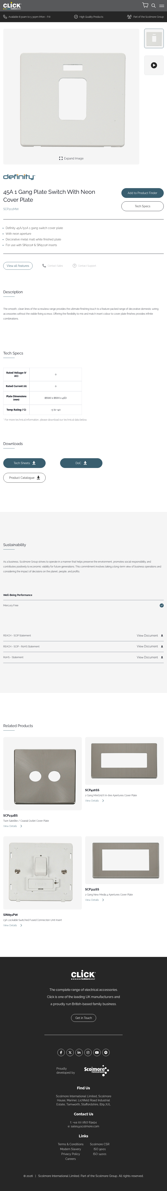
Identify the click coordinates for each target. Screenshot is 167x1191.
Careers (70, 1158)
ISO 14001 (99, 1154)
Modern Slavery (70, 1149)
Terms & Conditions (71, 1144)
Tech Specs (142, 206)
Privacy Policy (70, 1154)
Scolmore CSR (99, 1144)
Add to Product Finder (142, 193)
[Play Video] (154, 65)
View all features (18, 265)
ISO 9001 (100, 1149)
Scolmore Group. (107, 1176)
